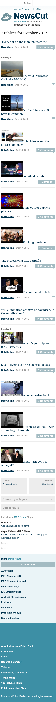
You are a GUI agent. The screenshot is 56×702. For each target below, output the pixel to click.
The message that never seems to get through (27, 428)
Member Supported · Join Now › (28, 9)
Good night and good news (15, 525)
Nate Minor (7, 47)
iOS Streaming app (11, 591)
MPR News (20, 21)
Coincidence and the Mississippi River (25, 143)
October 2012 (11, 508)
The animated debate (37, 292)
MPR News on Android (13, 581)
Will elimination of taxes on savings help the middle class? (27, 311)
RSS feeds (7, 607)
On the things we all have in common (25, 112)
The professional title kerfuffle (21, 260)
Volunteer (6, 667)
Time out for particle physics (25, 209)
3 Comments (45, 150)
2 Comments (45, 216)
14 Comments (44, 319)
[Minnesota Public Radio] (9, 3)
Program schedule (11, 612)
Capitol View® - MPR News (15, 531)
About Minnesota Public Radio (17, 646)
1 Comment (46, 182)
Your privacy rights (11, 682)
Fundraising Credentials (14, 672)
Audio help (7, 570)
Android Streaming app (14, 597)
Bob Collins (7, 150)
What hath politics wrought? (24, 463)
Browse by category (15, 499)
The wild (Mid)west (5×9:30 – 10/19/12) (24, 77)
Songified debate (34, 176)
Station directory (10, 618)
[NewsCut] (31, 18)
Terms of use (8, 677)
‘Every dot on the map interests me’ (24, 42)
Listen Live (28, 564)
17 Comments (44, 266)
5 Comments (45, 47)
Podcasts (6, 602)
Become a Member (11, 661)
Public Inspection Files (13, 688)
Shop (4, 656)
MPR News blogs (10, 586)
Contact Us (7, 651)
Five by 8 (6, 57)
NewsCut (6, 522)
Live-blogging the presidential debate (25, 365)
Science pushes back (36, 395)
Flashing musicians (35, 242)
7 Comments (45, 352)
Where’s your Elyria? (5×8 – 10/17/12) (25, 344)
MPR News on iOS (11, 576)
